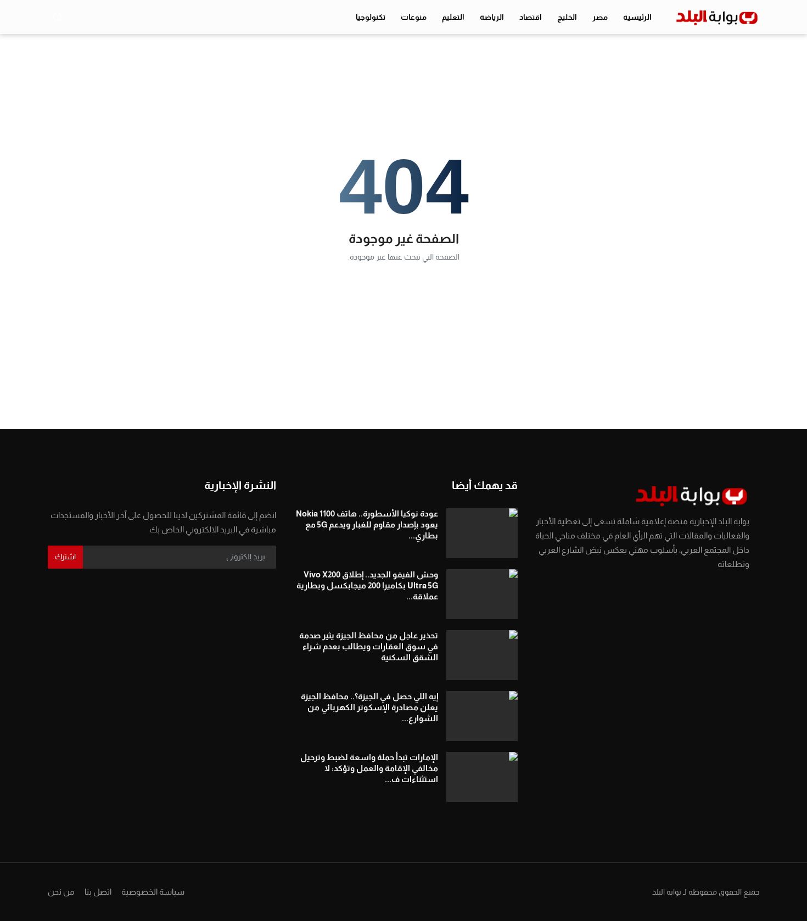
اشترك (65, 556)
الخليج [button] (567, 17)
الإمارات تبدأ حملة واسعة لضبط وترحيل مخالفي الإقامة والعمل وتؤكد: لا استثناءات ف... (369, 768)
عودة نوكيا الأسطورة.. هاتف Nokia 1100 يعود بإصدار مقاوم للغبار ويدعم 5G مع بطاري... (367, 524)
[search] (58, 17)
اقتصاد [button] (530, 17)
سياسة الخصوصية (152, 891)
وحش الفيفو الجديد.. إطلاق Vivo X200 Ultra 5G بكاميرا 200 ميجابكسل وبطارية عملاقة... (367, 585)
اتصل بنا (98, 891)
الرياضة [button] (492, 17)
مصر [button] (600, 17)
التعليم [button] (453, 17)
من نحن (61, 891)
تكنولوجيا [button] (370, 17)
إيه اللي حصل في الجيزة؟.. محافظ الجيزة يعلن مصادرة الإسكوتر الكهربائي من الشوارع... (369, 707)
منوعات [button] (414, 17)
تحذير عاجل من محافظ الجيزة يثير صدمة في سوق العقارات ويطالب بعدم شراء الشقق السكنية (368, 646)
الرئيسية (637, 17)
